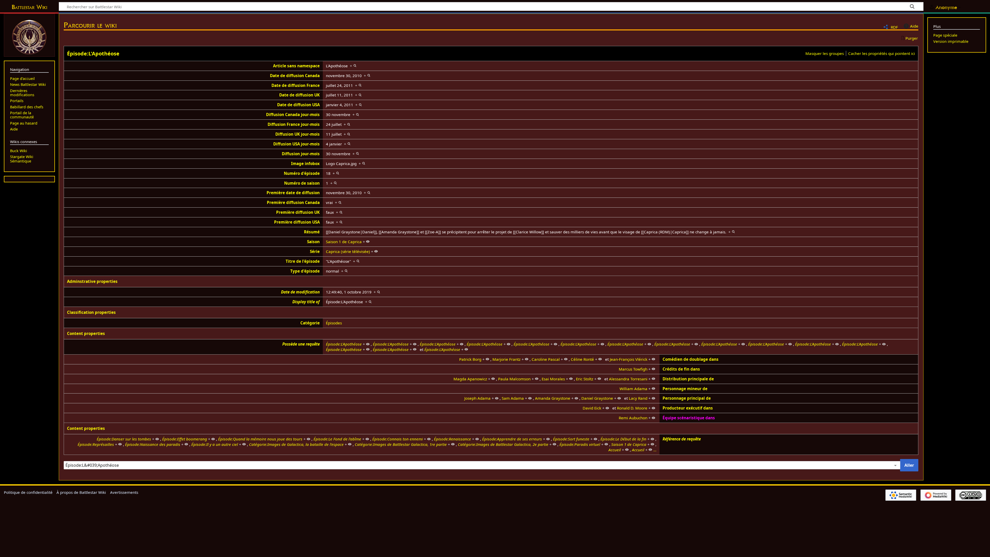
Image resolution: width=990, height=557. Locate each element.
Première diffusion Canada (293, 202)
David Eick (592, 408)
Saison (313, 241)
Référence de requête (682, 438)
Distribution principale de (688, 378)
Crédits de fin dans (681, 369)
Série (315, 251)
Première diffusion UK (298, 212)
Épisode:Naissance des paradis (152, 444)
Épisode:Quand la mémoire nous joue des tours (260, 438)
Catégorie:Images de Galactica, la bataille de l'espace (296, 444)
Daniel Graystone (597, 398)
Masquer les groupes (824, 53)
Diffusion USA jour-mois (296, 143)
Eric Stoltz (584, 378)
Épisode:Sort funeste (571, 438)
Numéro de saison (302, 183)
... (654, 449)
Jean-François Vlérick (628, 359)
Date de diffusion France (295, 85)
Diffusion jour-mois (301, 153)
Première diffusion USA (297, 222)
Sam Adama (513, 398)
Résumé (312, 231)
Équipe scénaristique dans (689, 417)
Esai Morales (553, 378)
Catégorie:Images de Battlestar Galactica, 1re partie (401, 444)
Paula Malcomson (514, 378)
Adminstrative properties (92, 281)
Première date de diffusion (293, 192)
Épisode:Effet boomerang (184, 438)
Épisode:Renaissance (452, 438)
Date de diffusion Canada (295, 75)
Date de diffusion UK (299, 94)
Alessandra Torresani (628, 378)
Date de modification (300, 291)
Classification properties (91, 312)
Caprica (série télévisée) (348, 251)
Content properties (86, 333)
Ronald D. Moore (632, 408)
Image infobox (305, 163)
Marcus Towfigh (633, 369)
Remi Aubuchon (633, 417)
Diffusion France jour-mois (294, 124)
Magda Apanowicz (470, 378)
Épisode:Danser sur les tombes (124, 438)
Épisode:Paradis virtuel (579, 444)
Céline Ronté (582, 359)
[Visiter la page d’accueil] (29, 36)
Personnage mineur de (685, 388)
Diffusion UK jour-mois (297, 134)
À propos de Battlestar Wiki (81, 492)
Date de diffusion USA (298, 104)
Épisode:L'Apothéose (93, 53)
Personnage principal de (687, 398)
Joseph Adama (477, 398)
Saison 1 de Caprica (344, 241)
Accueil (614, 449)
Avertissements (124, 492)
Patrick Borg (470, 359)
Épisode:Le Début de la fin (623, 438)
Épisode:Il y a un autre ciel (214, 444)
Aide (914, 26)
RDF (894, 27)
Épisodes (334, 322)
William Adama (633, 388)
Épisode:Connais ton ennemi (397, 438)
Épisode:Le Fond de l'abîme (337, 438)
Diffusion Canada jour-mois (293, 114)
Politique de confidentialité (28, 492)
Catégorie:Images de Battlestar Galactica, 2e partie (503, 444)
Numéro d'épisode (302, 173)
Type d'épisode (305, 271)
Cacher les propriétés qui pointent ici (881, 53)
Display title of (306, 301)
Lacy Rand (638, 398)
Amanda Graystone (552, 398)
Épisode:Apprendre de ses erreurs (512, 438)
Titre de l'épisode (303, 261)
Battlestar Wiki (29, 7)
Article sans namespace (296, 65)
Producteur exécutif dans (688, 408)
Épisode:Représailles (96, 444)
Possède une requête (301, 344)
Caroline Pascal (546, 359)
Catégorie (310, 322)
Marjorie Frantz (506, 359)
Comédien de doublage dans (691, 359)
